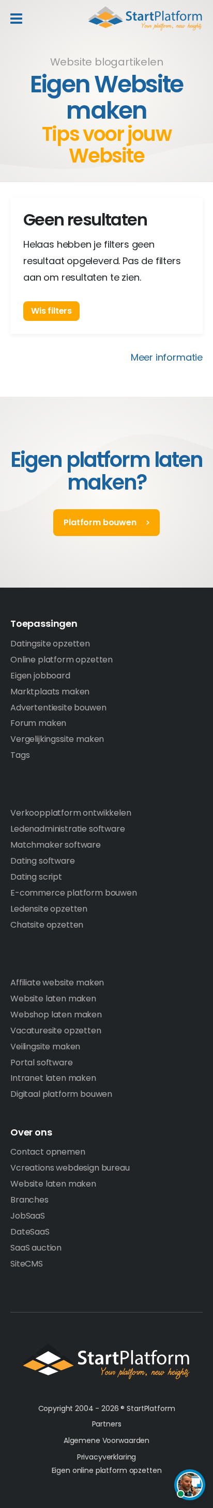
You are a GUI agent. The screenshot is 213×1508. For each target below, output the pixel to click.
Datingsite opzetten (50, 644)
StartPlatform (106, 1361)
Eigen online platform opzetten (107, 1470)
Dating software (42, 861)
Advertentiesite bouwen (58, 708)
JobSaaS (27, 1216)
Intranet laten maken (53, 1078)
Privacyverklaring (106, 1457)
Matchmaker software (55, 845)
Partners (106, 1424)
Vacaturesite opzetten (55, 1030)
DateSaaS (30, 1232)
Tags (19, 755)
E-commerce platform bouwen (73, 893)
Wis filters (51, 311)
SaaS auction (36, 1248)
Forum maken (38, 723)
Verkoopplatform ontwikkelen (70, 813)
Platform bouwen (100, 522)
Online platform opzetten (61, 660)
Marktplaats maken (49, 692)
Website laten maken (53, 998)
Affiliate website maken (57, 982)
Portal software (41, 1062)
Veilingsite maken (45, 1046)
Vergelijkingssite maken (57, 739)
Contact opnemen (47, 1152)
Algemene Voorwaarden (106, 1440)
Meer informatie (167, 357)
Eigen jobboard (40, 676)
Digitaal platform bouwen (61, 1094)
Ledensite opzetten (48, 909)
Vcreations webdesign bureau (70, 1168)
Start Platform (145, 18)
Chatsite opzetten (46, 925)
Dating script (36, 877)
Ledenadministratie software (67, 829)
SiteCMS (26, 1264)
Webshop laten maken (56, 1014)
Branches (29, 1200)
